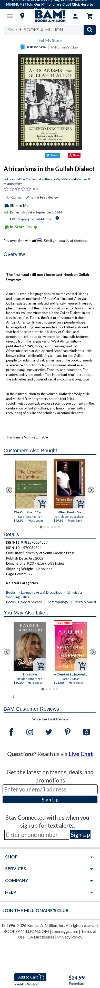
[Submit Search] (90, 30)
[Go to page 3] (48, 527)
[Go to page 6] (59, 527)
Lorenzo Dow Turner (21, 179)
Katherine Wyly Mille (56, 179)
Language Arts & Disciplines (41, 592)
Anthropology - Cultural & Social (71, 602)
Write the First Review (42, 197)
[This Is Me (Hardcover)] (30, 646)
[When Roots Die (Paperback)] (70, 483)
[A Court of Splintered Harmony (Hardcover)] (71, 646)
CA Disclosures (40, 936)
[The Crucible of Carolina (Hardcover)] (31, 484)
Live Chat (80, 753)
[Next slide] (91, 490)
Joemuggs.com (65, 931)
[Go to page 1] (40, 527)
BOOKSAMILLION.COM (26, 931)
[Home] (50, 16)
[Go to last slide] (9, 490)
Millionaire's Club (64, 47)
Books (11, 592)
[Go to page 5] (55, 527)
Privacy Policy (69, 936)
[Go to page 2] (45, 527)
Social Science (31, 602)
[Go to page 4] (52, 527)
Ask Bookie (36, 47)
